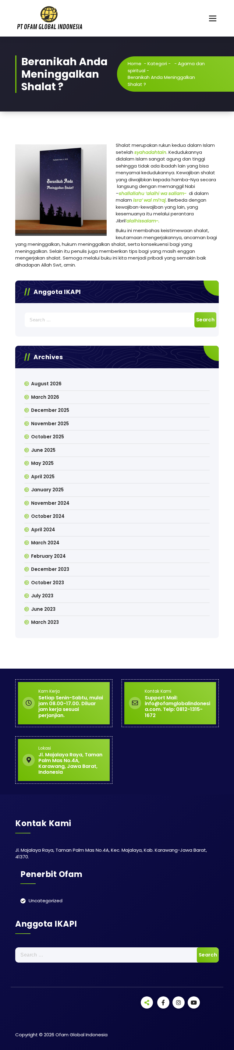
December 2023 (50, 569)
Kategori (157, 63)
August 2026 (46, 383)
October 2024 (48, 516)
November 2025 (50, 423)
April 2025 (43, 476)
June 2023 (43, 609)
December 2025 (50, 410)
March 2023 (45, 622)
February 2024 (48, 556)
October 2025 (47, 436)
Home (134, 63)
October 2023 (47, 582)
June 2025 (43, 450)
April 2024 (43, 529)
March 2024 (45, 542)
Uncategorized (45, 900)
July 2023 (42, 595)
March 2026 (45, 397)
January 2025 (47, 489)
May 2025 (42, 463)
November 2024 (50, 503)
